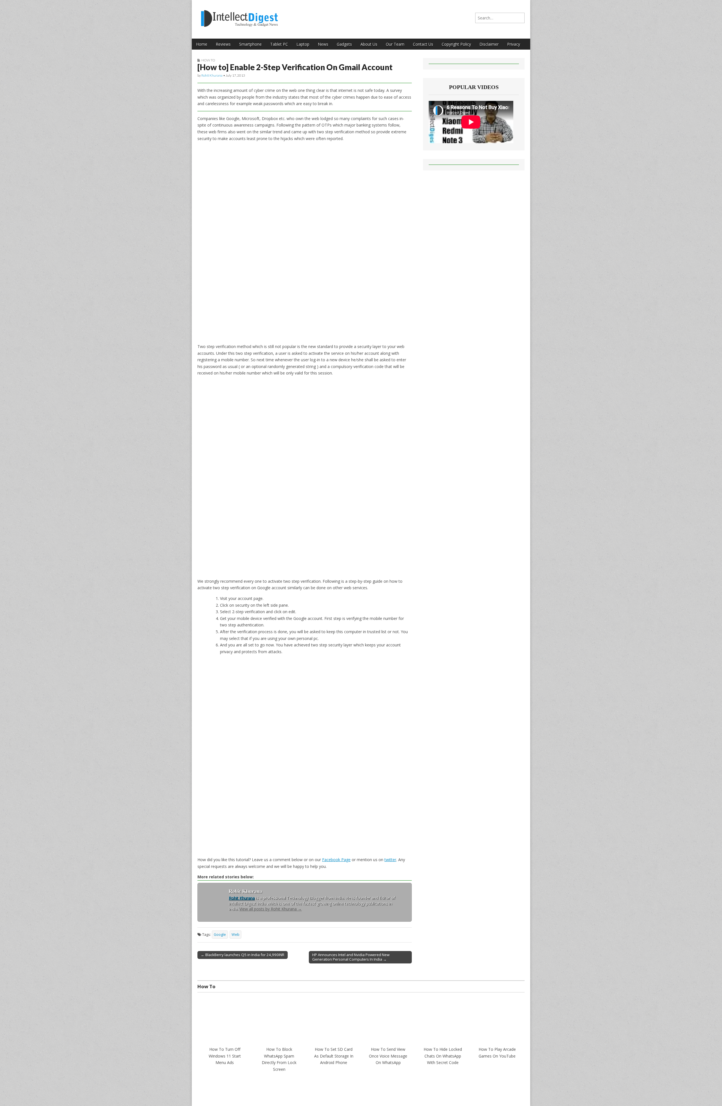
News (323, 44)
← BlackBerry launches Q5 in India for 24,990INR (242, 954)
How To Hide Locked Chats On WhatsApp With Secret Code (443, 1056)
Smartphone (250, 44)
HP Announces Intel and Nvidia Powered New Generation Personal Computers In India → (350, 957)
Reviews (223, 44)
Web (235, 934)
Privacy (513, 44)
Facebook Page (336, 859)
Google (220, 934)
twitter (390, 859)
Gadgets (344, 44)
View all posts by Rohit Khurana (270, 909)
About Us (368, 44)
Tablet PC (279, 44)
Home (201, 44)
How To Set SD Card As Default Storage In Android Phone (333, 1056)
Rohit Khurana (212, 75)
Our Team (395, 44)
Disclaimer (489, 44)
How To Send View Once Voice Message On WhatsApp (388, 1056)
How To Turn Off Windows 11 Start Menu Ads (225, 1056)
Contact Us (423, 44)
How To (208, 60)
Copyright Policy (456, 44)
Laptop (302, 44)
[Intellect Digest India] (239, 15)
